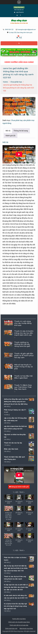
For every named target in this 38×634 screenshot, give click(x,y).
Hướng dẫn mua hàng (19, 619)
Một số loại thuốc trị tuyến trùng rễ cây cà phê (23, 367)
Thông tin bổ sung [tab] (20, 131)
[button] (22, 492)
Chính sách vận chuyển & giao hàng (19, 622)
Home (5, 82)
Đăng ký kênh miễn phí (20, 487)
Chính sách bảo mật (11, 628)
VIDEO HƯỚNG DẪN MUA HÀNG (19, 62)
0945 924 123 (9, 29)
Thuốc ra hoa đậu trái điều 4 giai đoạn (23, 377)
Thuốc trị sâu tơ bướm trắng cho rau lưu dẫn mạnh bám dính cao (23, 333)
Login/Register (20, 12)
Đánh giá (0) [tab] (10, 136)
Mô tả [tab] (8, 131)
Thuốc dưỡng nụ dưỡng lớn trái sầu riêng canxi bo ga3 (22, 344)
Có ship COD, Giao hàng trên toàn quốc (20, 32)
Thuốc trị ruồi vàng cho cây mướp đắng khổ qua (22, 323)
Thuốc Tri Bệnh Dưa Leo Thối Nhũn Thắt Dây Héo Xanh (23, 387)
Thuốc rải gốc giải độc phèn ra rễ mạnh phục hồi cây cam (24, 355)
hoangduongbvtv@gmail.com (27, 29)
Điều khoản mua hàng (26, 628)
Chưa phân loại (16, 82)
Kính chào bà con (19, 9)
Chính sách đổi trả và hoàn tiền (19, 625)
